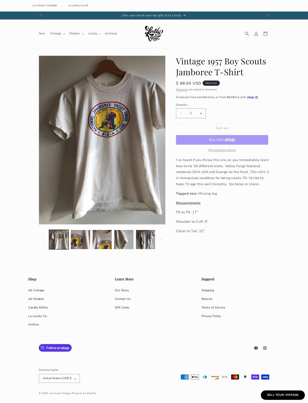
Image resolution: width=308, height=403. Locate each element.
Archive (33, 324)
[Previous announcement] (40, 16)
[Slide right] (161, 239)
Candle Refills (38, 307)
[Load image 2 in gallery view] (80, 239)
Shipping (181, 89)
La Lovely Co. (38, 316)
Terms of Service (213, 307)
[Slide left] (43, 239)
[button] (57, 33)
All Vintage (36, 290)
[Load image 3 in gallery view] (102, 239)
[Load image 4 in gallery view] (123, 239)
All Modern (36, 299)
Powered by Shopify (84, 393)
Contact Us (123, 299)
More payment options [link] (222, 150)
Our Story (122, 290)
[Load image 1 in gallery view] (59, 239)
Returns (207, 299)
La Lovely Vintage (44, 5)
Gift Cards (122, 307)
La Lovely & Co (78, 5)
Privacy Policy (211, 316)
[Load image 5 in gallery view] (145, 239)
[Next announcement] (267, 16)
